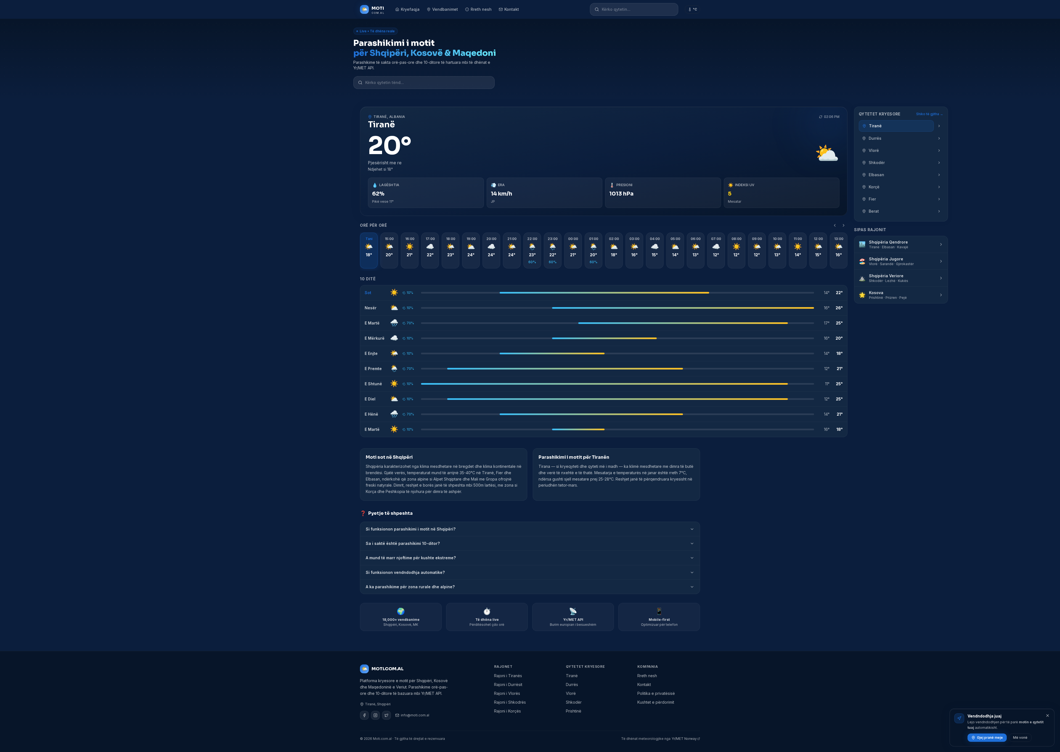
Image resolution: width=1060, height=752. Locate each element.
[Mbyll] (1047, 715)
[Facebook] (364, 715)
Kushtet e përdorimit (655, 702)
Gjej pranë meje (990, 737)
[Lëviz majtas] (835, 225)
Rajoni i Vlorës (507, 693)
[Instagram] (375, 715)
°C (695, 9)
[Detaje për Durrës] (939, 138)
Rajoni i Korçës (507, 711)
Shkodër (574, 702)
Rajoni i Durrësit (508, 684)
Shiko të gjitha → (929, 114)
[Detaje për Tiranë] (939, 126)
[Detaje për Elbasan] (939, 175)
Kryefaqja (410, 9)
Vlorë (571, 693)
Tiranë (572, 675)
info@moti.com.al (415, 715)
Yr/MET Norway (684, 739)
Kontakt (511, 9)
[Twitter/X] (386, 715)
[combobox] (638, 9)
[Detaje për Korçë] (939, 187)
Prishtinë (573, 711)
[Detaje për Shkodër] (939, 163)
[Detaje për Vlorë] (939, 150)
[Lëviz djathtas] (843, 225)
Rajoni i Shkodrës (510, 702)
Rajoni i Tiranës (508, 675)
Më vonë (1020, 737)
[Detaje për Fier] (939, 199)
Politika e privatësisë (656, 693)
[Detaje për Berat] (939, 211)
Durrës (572, 684)
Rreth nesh (481, 9)
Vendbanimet (445, 9)
